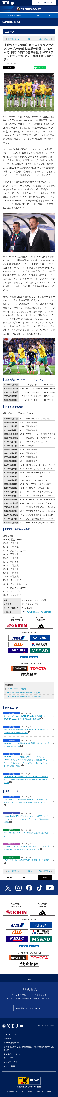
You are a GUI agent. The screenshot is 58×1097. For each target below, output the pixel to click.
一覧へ (29, 38)
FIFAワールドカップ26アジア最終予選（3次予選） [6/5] (26, 696)
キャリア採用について (13, 1066)
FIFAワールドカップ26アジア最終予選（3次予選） (24, 693)
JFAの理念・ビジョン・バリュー (29, 1008)
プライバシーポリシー (13, 1053)
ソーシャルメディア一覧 (45, 1025)
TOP (36, 979)
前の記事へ (13, 38)
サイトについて (10, 1034)
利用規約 (7, 1038)
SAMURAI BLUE (11, 22)
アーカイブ (8, 1058)
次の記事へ (44, 38)
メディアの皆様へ (11, 1062)
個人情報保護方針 (11, 1042)
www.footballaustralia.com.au (39, 611)
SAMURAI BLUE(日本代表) (16, 689)
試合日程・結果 (14, 15)
